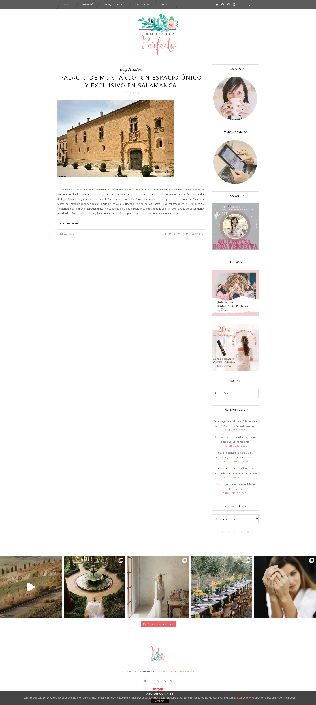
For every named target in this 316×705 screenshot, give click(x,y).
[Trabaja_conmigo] (235, 183)
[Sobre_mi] (235, 119)
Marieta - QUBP (67, 233)
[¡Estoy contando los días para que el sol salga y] (222, 587)
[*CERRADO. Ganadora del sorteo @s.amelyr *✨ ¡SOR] (285, 587)
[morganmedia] (158, 662)
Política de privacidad (182, 671)
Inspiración (131, 68)
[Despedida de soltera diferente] (235, 315)
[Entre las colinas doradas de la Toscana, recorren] (31, 587)
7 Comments (196, 233)
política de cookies (244, 698)
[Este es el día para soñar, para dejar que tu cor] (94, 587)
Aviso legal (162, 671)
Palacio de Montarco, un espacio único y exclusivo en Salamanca (131, 81)
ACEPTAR (159, 701)
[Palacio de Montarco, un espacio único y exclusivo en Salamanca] (115, 138)
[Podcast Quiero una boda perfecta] (235, 249)
